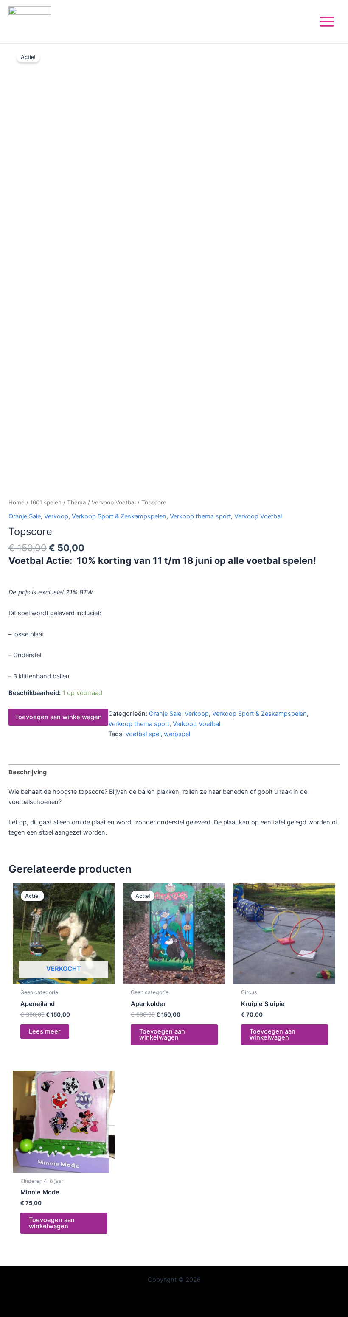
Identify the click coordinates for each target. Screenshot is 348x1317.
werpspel (177, 734)
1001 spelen (46, 502)
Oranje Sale (24, 516)
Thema (76, 502)
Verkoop (56, 516)
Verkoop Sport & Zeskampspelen (119, 516)
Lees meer (45, 1031)
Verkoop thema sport (200, 516)
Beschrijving (27, 772)
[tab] (27, 772)
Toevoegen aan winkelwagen (58, 717)
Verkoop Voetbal (114, 502)
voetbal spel (143, 734)
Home (16, 502)
